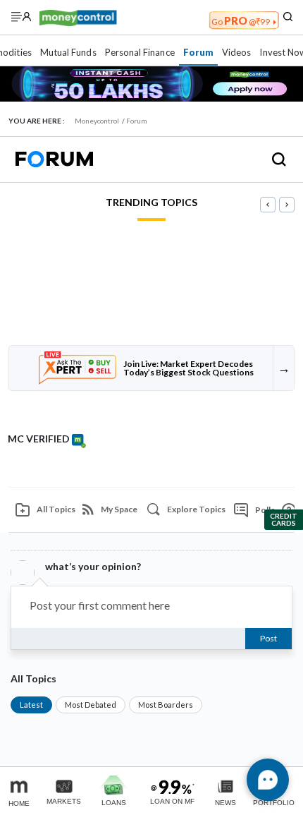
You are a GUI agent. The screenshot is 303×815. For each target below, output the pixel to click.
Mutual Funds (68, 52)
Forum (198, 52)
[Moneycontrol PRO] (78, 16)
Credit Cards (283, 519)
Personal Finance (140, 52)
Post (268, 638)
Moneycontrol (97, 120)
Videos (236, 52)
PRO (240, 20)
